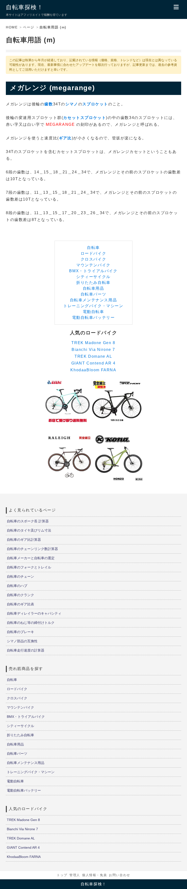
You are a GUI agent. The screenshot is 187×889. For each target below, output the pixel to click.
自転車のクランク (20, 595)
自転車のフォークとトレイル (29, 567)
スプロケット (95, 104)
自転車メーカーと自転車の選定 (31, 558)
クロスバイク (93, 259)
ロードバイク (93, 253)
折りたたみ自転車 (93, 282)
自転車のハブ (17, 586)
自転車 (93, 248)
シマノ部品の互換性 (22, 641)
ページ (28, 27)
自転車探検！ (24, 7)
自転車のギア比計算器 (24, 540)
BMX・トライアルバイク (93, 271)
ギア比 (65, 138)
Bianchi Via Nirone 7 (93, 349)
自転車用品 (93, 288)
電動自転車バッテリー (93, 317)
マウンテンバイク (93, 265)
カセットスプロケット (84, 118)
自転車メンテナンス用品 (93, 300)
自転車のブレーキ (20, 632)
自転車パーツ (93, 294)
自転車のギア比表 (20, 604)
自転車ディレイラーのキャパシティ (34, 613)
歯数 (48, 104)
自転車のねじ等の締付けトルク (31, 623)
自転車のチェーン (20, 576)
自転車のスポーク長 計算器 (28, 521)
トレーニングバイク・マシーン (93, 306)
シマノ (71, 104)
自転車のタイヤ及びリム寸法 (29, 530)
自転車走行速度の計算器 (25, 650)
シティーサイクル (93, 277)
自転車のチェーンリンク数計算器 (32, 549)
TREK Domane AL (93, 356)
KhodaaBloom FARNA (93, 370)
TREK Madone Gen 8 (93, 343)
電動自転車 (93, 312)
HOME (12, 27)
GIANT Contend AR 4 (93, 363)
